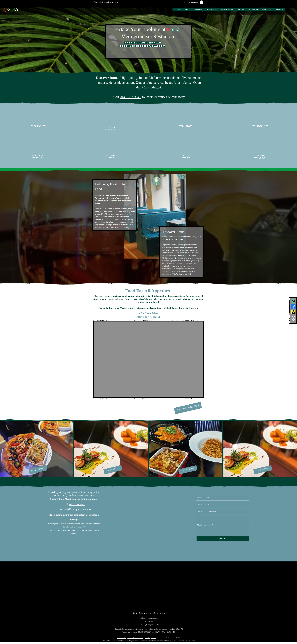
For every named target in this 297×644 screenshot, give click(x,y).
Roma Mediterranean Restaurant (148, 613)
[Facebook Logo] (293, 306)
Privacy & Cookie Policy (136, 638)
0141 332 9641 (192, 2)
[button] (201, 2)
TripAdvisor (177, 274)
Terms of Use (121, 638)
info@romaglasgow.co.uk (108, 2)
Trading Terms (150, 638)
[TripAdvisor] (293, 301)
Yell (189, 274)
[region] (148, 359)
